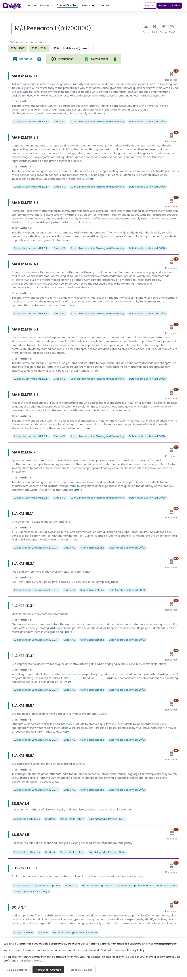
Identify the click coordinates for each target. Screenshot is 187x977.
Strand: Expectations (92, 547)
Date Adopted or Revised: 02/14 (107, 818)
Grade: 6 (50, 818)
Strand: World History (72, 818)
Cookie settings (17, 970)
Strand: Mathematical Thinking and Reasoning (97, 121)
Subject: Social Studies (27, 818)
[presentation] (17, 48)
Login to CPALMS (169, 5)
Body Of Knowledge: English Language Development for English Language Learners (129, 885)
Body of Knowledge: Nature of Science (75, 932)
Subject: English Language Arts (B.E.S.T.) (36, 547)
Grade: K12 (59, 121)
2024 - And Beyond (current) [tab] (72, 48)
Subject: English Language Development (37, 885)
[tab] (27, 59)
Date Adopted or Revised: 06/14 (31, 891)
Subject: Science (23, 932)
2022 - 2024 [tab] (39, 48)
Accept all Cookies (48, 970)
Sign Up (149, 5)
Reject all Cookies (81, 970)
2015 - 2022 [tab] (17, 48)
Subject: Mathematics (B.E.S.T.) (31, 121)
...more (101, 113)
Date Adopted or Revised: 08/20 (147, 121)
